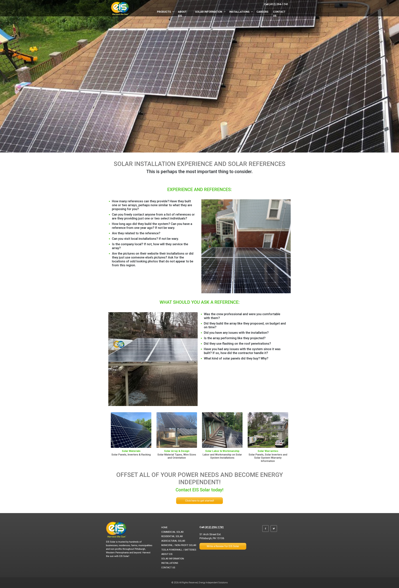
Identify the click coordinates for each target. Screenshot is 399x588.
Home (164, 527)
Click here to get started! (199, 500)
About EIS (182, 13)
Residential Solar (172, 536)
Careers (262, 11)
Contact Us (279, 13)
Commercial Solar (172, 532)
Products (164, 11)
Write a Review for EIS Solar (223, 546)
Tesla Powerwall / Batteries (178, 549)
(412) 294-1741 (214, 527)
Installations (239, 11)
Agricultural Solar (173, 540)
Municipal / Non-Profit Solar (178, 545)
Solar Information (208, 11)
